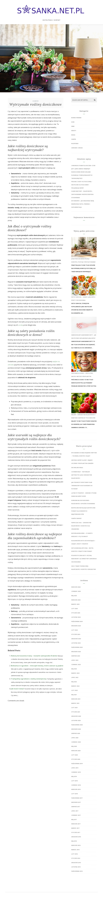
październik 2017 (77, 798)
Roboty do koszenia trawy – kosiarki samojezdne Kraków (34, 656)
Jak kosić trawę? (17, 689)
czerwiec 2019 (76, 772)
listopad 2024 (76, 617)
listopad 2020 (76, 720)
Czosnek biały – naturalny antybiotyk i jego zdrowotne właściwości (81, 475)
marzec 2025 (75, 604)
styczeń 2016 (75, 858)
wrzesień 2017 (76, 802)
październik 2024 (77, 621)
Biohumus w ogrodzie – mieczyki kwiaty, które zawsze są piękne (37, 666)
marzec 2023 (75, 673)
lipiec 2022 (74, 677)
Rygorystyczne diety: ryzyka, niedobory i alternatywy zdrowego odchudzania (84, 559)
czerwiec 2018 (76, 785)
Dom (72, 122)
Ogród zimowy (76, 518)
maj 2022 (74, 682)
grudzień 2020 (76, 716)
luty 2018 (74, 794)
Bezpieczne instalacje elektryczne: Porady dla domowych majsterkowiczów (83, 511)
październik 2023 (77, 647)
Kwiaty (73, 130)
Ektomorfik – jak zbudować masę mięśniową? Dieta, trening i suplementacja (82, 204)
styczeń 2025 (75, 613)
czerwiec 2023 (76, 664)
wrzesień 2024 (76, 626)
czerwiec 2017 (76, 815)
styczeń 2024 (75, 634)
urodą (20, 325)
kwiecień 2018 (75, 789)
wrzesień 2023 (76, 651)
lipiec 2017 (74, 811)
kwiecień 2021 (75, 699)
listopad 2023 (76, 643)
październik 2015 (77, 871)
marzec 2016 (75, 850)
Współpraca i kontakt (51, 20)
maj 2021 (74, 695)
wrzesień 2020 (76, 729)
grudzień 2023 (76, 639)
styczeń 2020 (75, 759)
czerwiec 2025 (76, 591)
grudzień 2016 (76, 837)
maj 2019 (74, 776)
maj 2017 (74, 819)
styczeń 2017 (75, 832)
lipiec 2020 (74, 738)
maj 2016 (74, 841)
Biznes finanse (76, 118)
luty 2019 (74, 781)
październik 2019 (77, 763)
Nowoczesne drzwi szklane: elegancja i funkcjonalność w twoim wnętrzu (81, 175)
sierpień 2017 (75, 806)
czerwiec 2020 (76, 742)
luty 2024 (74, 630)
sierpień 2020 (75, 733)
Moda (73, 135)
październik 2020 (77, 725)
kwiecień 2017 (75, 824)
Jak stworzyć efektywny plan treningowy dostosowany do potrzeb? (81, 486)
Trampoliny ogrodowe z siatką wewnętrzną (28, 679)
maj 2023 (74, 669)
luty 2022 (74, 690)
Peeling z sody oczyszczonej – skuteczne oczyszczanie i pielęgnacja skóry (81, 185)
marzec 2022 (75, 686)
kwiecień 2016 (75, 845)
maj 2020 (74, 746)
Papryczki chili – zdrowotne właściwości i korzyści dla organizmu (81, 526)
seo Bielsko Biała (77, 467)
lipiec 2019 (74, 768)
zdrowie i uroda (77, 148)
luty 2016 (74, 854)
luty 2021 (74, 707)
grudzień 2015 (76, 862)
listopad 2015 (76, 867)
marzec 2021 (75, 703)
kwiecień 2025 (75, 600)
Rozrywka (74, 143)
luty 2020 (74, 755)
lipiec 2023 (74, 660)
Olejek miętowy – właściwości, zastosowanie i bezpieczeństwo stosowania (82, 194)
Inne (72, 126)
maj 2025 (74, 595)
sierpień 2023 (75, 656)
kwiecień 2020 (75, 751)
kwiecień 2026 (75, 587)
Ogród (36, 101)
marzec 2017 (75, 828)
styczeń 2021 (75, 712)
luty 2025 (74, 608)
